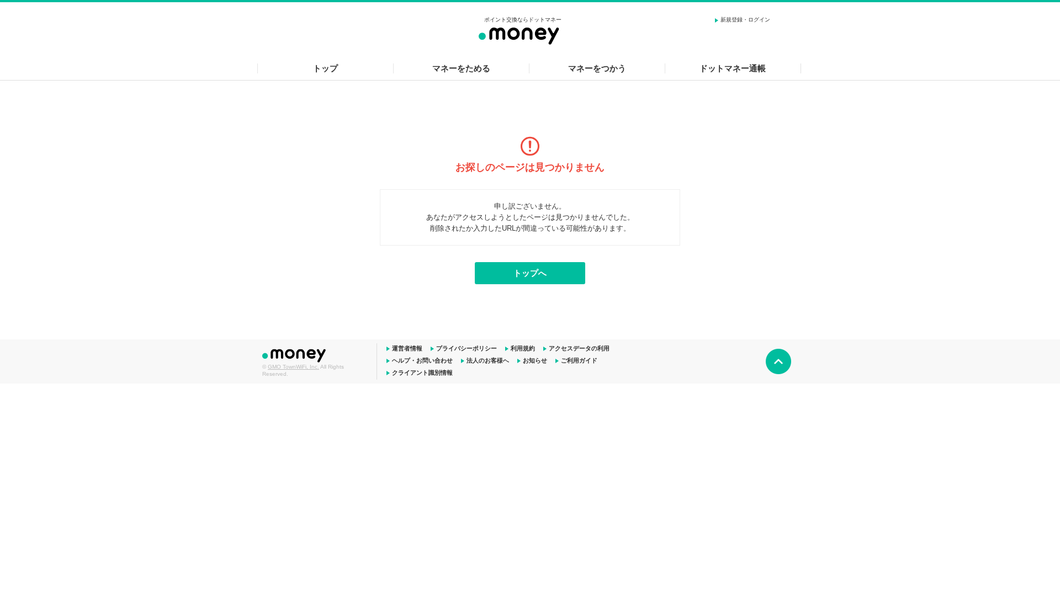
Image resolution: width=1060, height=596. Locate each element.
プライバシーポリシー (466, 348)
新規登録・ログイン (745, 20)
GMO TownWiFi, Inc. (293, 367)
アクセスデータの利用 (579, 348)
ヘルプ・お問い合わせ (422, 360)
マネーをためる (461, 68)
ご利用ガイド (579, 360)
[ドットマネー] (523, 34)
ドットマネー (295, 354)
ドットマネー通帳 (732, 68)
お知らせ (535, 360)
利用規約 (523, 348)
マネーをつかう (597, 68)
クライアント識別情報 (422, 372)
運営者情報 (407, 348)
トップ (325, 68)
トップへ (530, 273)
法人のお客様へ (488, 360)
